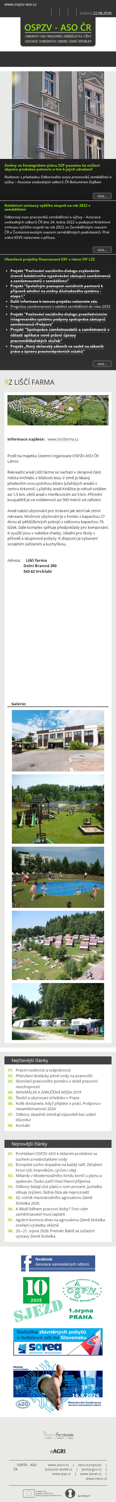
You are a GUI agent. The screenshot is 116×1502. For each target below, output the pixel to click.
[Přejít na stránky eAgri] (58, 1451)
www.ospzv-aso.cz (20, 4)
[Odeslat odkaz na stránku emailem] (72, 12)
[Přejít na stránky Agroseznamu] (58, 1434)
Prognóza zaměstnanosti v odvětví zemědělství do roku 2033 (60, 306)
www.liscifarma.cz (63, 439)
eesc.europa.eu (89, 1465)
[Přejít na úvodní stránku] (47, 12)
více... (102, 195)
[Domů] (58, 32)
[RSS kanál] (55, 12)
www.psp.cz (61, 1474)
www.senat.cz (90, 1474)
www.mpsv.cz (96, 1478)
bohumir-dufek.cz (58, 1469)
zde (94, 301)
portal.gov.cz (91, 1469)
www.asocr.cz (58, 1465)
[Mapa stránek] (64, 12)
